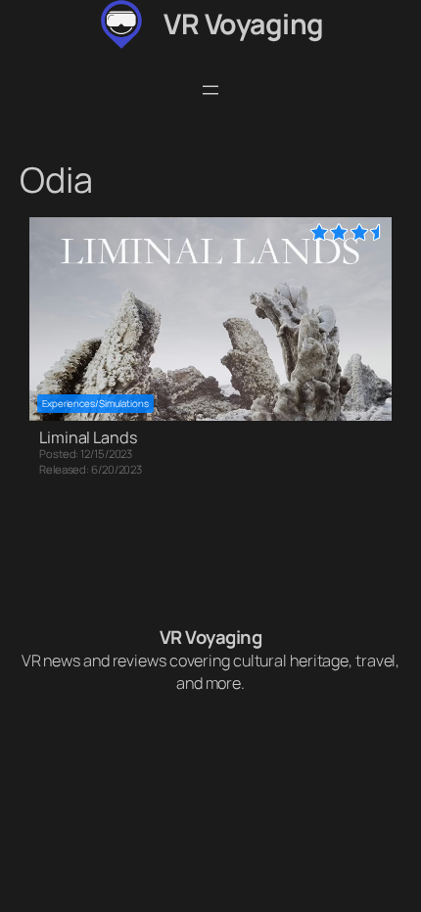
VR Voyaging (244, 24)
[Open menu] (210, 90)
